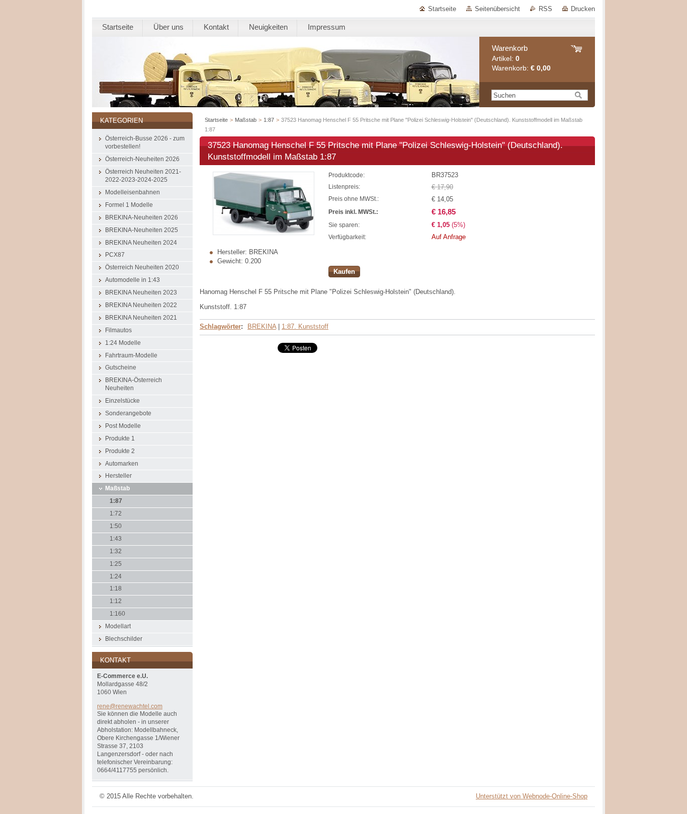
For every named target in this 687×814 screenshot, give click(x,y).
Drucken (583, 9)
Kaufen (344, 271)
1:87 (269, 120)
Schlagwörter (220, 326)
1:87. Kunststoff (305, 326)
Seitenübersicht (497, 9)
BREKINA (261, 326)
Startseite (442, 9)
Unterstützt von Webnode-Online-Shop (531, 796)
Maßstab (245, 120)
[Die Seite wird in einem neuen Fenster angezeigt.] (263, 233)
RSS (545, 9)
